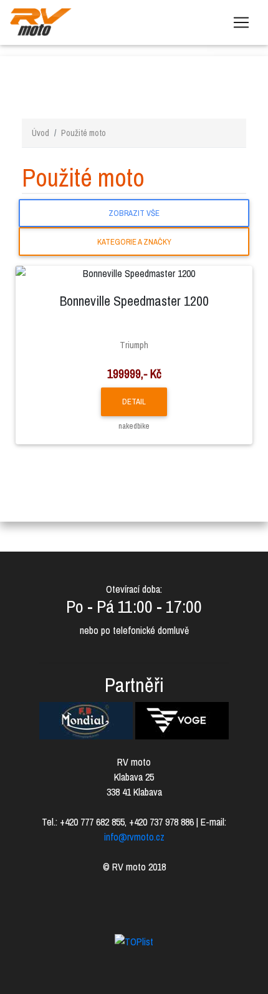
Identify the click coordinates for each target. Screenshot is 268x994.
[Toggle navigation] (241, 22)
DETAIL (134, 401)
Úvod (40, 133)
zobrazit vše (134, 213)
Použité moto (83, 133)
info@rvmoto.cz (134, 837)
